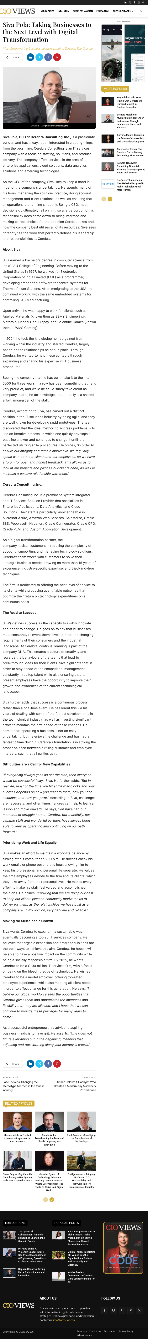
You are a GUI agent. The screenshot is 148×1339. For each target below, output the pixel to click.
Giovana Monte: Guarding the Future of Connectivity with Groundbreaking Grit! (131, 138)
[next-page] (51, 1199)
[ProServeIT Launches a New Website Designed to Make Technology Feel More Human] (107, 184)
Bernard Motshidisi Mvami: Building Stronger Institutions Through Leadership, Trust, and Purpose (130, 121)
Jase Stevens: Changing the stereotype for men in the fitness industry (24, 1086)
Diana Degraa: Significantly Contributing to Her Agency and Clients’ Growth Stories (17, 1177)
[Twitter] (130, 3)
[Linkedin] (30, 57)
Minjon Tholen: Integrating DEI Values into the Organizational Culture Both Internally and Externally (81, 1258)
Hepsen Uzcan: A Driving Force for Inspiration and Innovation (31, 1272)
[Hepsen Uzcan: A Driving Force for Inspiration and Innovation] (9, 1273)
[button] (141, 11)
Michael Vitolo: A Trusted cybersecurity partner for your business (17, 1138)
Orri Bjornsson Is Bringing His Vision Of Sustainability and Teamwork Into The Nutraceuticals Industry (81, 1180)
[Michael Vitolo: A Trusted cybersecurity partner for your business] (17, 1122)
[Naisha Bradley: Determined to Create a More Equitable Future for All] (58, 1276)
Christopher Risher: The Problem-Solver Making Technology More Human (130, 152)
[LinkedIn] (125, 3)
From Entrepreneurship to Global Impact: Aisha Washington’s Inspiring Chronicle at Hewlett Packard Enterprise (81, 1238)
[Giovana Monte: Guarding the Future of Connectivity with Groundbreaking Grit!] (107, 139)
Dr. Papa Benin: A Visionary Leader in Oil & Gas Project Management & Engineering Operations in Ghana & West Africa (32, 1255)
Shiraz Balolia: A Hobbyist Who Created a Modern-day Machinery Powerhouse (75, 1086)
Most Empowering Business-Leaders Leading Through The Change (47, 48)
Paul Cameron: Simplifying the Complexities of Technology (81, 1138)
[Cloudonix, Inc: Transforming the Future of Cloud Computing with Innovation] (49, 1122)
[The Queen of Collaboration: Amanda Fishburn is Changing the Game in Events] (9, 1235)
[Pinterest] (143, 3)
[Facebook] (134, 3)
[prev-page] (45, 1199)
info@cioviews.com (64, 1320)
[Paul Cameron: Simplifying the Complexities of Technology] (81, 1122)
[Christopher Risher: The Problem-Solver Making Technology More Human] (107, 153)
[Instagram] (138, 3)
